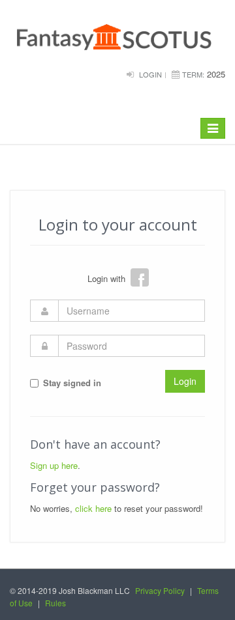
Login (150, 74)
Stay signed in (72, 382)
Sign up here (54, 465)
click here (93, 508)
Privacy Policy (160, 590)
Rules (55, 602)
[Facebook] (140, 277)
